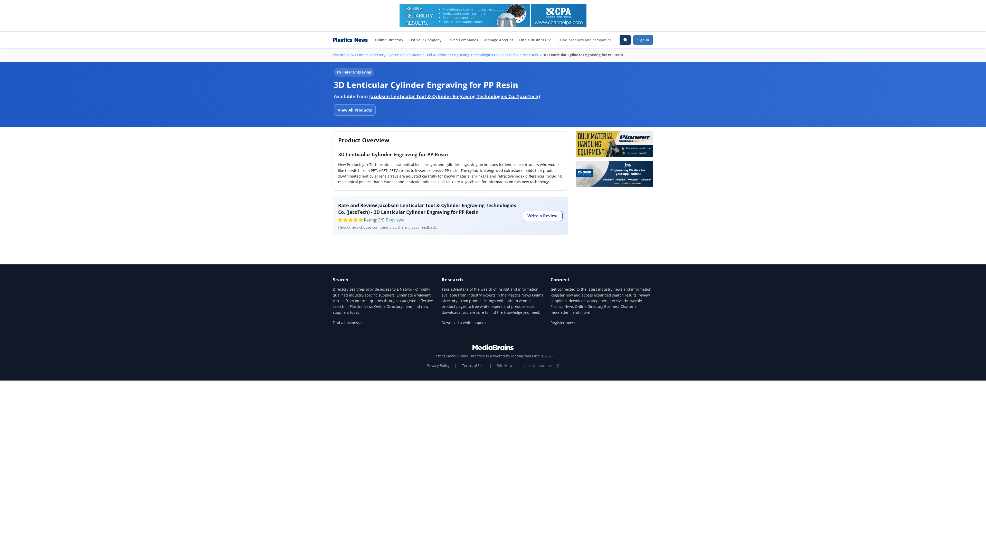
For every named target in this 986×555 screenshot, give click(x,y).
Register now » (563, 322)
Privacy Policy (438, 365)
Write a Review (542, 216)
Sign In (643, 40)
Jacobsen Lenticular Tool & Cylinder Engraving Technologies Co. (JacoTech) (454, 54)
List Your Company (425, 40)
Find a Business (532, 40)
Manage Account (498, 40)
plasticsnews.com (540, 365)
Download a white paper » (464, 322)
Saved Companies (463, 40)
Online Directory (389, 40)
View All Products (355, 110)
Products (530, 54)
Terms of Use (473, 365)
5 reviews (395, 220)
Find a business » (348, 322)
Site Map (504, 365)
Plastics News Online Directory (359, 54)
